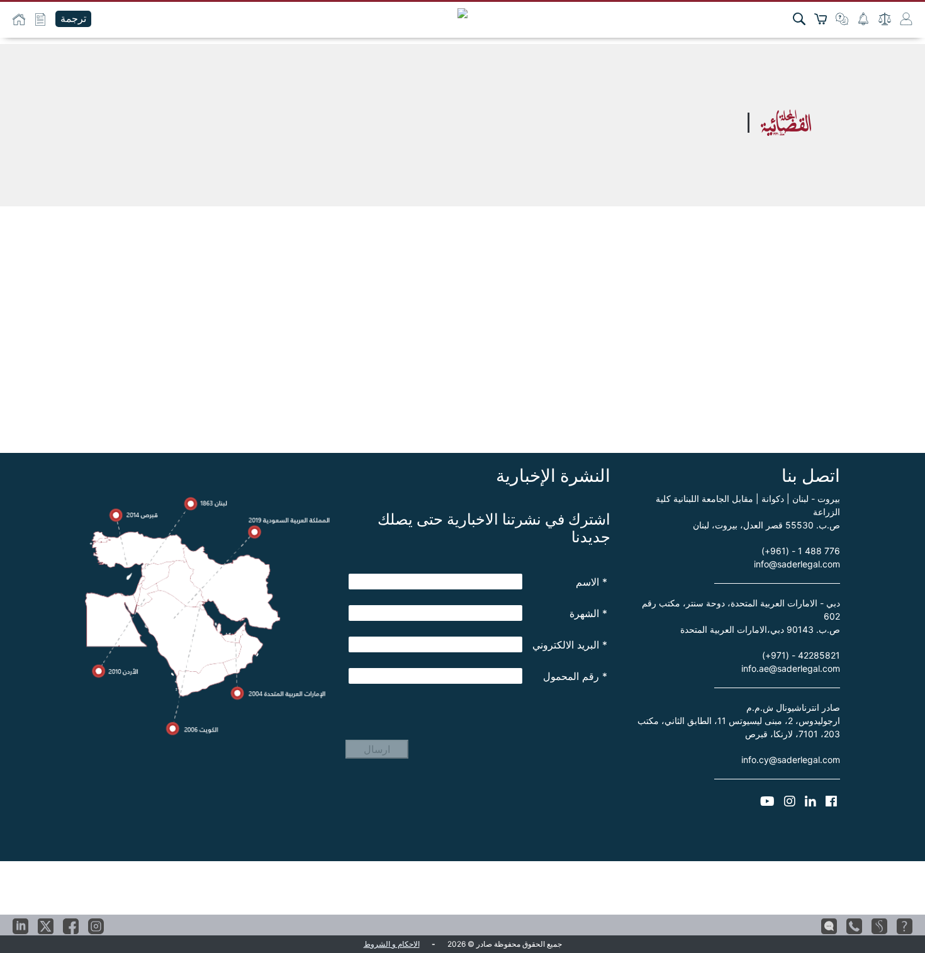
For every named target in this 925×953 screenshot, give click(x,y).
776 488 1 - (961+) (800, 550)
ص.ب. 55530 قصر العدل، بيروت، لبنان (766, 525)
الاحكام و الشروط (392, 944)
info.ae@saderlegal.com (790, 668)
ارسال (377, 749)
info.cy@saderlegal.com (790, 759)
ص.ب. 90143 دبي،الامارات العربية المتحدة (760, 629)
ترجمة (73, 18)
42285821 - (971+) (801, 655)
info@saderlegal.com (797, 564)
